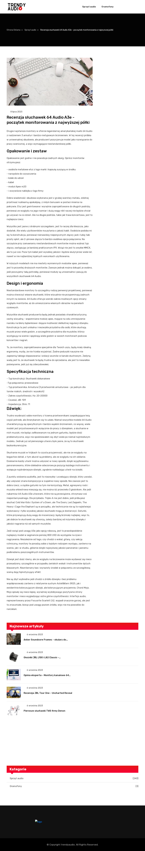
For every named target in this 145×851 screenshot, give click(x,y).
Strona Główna (13, 30)
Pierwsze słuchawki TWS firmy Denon (44, 710)
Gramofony (108, 6)
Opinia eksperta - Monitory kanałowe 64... (47, 675)
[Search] (135, 7)
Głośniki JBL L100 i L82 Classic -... (42, 657)
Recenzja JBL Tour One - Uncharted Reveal (48, 693)
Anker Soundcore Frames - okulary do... (46, 639)
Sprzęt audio (89, 6)
